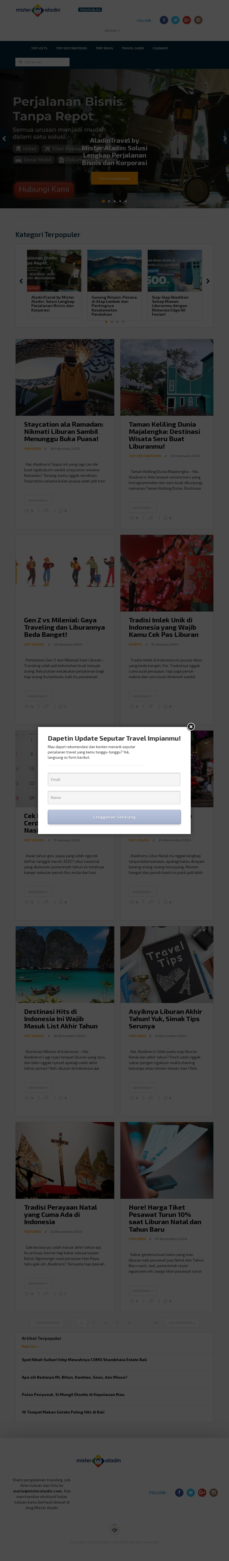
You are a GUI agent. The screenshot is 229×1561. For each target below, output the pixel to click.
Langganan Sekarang (114, 817)
